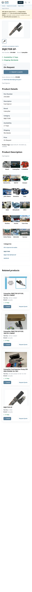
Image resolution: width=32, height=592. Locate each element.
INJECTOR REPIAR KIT (10, 255)
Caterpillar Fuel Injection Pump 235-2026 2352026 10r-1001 (15, 370)
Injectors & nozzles (11, 6)
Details (8, 306)
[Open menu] (29, 2)
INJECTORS (21, 6)
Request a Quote (17, 72)
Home (3, 6)
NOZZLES (6, 258)
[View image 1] (4, 41)
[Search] (25, 2)
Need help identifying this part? (12, 79)
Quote (20, 2)
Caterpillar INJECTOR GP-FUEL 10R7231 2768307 (13, 294)
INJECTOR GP (7, 407)
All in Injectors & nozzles (10, 247)
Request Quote (23, 306)
